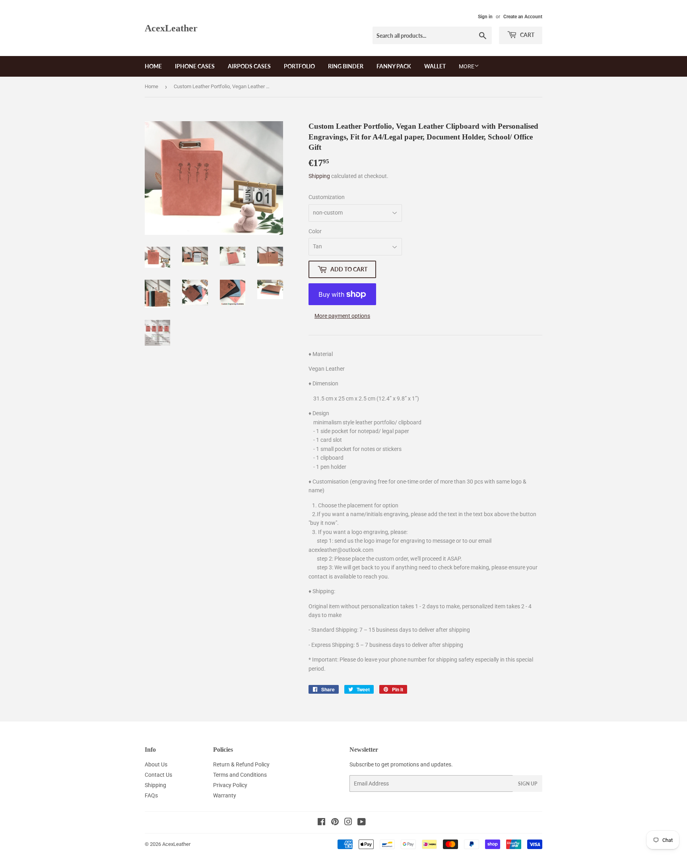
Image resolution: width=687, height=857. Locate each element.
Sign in (485, 16)
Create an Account (522, 16)
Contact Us (158, 775)
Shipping (319, 176)
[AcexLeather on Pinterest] (335, 823)
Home (153, 66)
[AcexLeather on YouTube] (361, 823)
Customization (327, 197)
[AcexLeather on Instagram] (348, 823)
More (466, 66)
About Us (156, 764)
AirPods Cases (249, 66)
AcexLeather (171, 28)
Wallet (435, 66)
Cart (526, 34)
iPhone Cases (195, 66)
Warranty (224, 795)
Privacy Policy (230, 785)
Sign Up (527, 784)
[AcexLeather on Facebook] (321, 823)
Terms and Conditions (240, 775)
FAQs (151, 795)
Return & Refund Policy (241, 764)
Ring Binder (345, 66)
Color (315, 231)
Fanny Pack (393, 66)
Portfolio (299, 66)
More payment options (342, 316)
